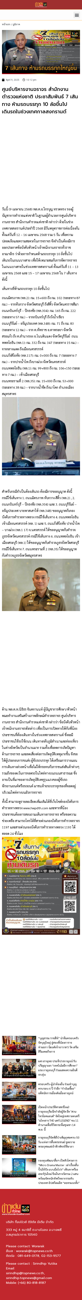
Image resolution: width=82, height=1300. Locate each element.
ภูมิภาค (16, 24)
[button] (76, 15)
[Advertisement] (41, 161)
